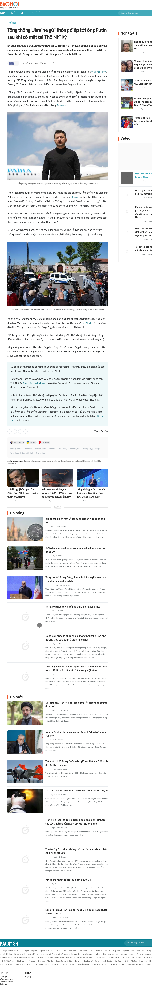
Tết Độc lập (6, 958)
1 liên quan (62, 857)
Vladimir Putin (98, 71)
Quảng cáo (3, 984)
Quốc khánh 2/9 (34, 954)
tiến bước (140, 951)
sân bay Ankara (16, 449)
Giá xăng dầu (42, 958)
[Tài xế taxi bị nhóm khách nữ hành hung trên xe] (127, 251)
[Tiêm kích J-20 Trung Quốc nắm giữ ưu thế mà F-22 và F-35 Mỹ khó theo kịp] (25, 771)
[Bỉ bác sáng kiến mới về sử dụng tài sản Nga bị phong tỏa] (25, 529)
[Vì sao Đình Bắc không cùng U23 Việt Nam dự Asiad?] (127, 85)
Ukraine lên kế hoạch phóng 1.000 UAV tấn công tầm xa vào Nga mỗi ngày (57, 493)
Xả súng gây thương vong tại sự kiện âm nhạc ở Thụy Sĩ (76, 790)
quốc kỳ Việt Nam (136, 954)
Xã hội (126, 961)
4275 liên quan (62, 828)
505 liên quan (62, 769)
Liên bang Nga (99, 964)
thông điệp (40, 453)
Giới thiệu (3, 977)
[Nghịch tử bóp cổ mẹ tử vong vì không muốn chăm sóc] (127, 46)
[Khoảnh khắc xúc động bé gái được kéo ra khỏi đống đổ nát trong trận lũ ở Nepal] (127, 212)
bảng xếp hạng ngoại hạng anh (61, 958)
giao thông (83, 951)
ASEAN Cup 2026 (69, 964)
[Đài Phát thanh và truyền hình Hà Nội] (138, 198)
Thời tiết (98, 951)
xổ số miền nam (62, 954)
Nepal (123, 964)
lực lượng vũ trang (91, 961)
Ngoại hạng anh (31, 951)
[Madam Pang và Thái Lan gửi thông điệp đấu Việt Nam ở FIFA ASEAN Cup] (127, 103)
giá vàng (118, 961)
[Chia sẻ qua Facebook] (9, 431)
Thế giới (11, 23)
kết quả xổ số (48, 954)
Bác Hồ (107, 951)
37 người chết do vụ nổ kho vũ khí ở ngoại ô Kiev (72, 606)
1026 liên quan (65, 585)
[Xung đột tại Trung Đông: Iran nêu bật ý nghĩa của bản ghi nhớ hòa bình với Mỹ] (25, 587)
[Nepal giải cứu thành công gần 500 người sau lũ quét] (127, 195)
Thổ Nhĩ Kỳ (86, 323)
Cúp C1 (57, 951)
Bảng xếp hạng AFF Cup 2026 (23, 958)
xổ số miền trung (8, 961)
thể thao (72, 951)
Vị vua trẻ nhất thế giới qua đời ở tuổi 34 (68, 879)
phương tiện (101, 954)
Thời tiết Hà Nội (41, 964)
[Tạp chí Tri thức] (137, 181)
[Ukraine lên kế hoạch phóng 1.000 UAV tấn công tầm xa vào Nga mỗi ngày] (57, 478)
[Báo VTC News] (138, 221)
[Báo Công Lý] (137, 254)
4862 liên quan (41, 63)
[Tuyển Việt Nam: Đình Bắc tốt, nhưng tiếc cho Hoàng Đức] (127, 122)
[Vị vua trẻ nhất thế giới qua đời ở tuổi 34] (25, 890)
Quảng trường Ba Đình (64, 961)
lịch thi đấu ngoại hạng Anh (12, 964)
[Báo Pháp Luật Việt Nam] (47, 884)
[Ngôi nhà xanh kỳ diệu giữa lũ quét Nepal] (127, 178)
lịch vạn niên (75, 954)
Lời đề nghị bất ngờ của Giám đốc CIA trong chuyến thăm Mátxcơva (22, 493)
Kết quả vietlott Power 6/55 (12, 951)
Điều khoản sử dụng (6, 979)
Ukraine (75, 197)
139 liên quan (62, 644)
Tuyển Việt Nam (128, 951)
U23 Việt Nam (100, 958)
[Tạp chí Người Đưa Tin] (47, 828)
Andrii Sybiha (75, 449)
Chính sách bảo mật (6, 982)
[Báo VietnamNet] (44, 501)
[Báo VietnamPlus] (49, 585)
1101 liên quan (63, 710)
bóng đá (78, 961)
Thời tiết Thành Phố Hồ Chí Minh (13, 954)
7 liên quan (59, 611)
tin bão (124, 954)
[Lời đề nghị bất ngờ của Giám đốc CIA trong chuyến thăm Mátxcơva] (23, 478)
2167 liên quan (61, 527)
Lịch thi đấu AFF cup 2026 (131, 958)
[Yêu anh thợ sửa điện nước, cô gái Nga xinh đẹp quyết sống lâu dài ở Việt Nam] (127, 66)
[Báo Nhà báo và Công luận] (138, 239)
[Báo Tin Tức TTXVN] (79, 501)
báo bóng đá (22, 961)
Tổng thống (14, 453)
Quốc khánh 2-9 (112, 964)
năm (64, 951)
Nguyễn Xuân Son (46, 951)
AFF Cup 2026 (113, 954)
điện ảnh (41, 961)
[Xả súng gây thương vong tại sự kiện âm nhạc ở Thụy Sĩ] (25, 801)
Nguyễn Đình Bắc (84, 964)
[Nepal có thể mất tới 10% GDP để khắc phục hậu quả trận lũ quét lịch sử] (127, 233)
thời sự (50, 961)
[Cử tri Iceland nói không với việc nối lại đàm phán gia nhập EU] (25, 558)
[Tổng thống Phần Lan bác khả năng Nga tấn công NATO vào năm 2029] (92, 478)
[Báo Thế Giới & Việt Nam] (47, 674)
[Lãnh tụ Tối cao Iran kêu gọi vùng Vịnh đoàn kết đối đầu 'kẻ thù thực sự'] (25, 920)
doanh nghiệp (107, 961)
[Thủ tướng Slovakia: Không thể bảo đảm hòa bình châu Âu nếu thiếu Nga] (25, 859)
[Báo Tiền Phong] (10, 501)
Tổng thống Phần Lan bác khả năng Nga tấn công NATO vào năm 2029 (91, 493)
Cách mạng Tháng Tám (84, 958)
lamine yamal (88, 954)
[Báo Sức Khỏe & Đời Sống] (48, 769)
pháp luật (116, 951)
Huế (91, 951)
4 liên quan (144, 181)
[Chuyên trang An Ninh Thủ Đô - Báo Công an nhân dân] (47, 611)
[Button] (16, 63)
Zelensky (61, 105)
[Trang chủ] (9, 5)
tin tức (134, 961)
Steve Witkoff (27, 453)
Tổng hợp (28, 977)
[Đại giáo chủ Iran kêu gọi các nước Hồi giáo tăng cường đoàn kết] (25, 713)
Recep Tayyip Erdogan (34, 383)
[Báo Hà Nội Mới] (48, 556)
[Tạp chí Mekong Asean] (11, 63)
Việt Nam (29, 964)
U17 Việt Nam (55, 964)
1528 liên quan (61, 795)
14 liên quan (62, 556)
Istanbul (28, 449)
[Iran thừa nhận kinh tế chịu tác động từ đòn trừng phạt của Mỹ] (25, 742)
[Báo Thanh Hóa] (48, 857)
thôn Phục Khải (113, 958)
